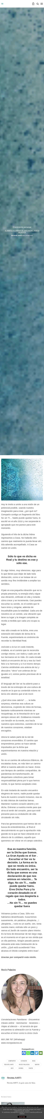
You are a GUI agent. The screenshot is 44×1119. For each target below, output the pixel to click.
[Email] (41, 1053)
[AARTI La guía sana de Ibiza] (2, 4)
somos (21, 1068)
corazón (24, 1061)
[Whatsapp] (28, 1053)
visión (31, 1068)
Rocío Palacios (24, 1064)
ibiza (33, 1061)
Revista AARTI (16, 236)
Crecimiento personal (22, 227)
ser (12, 1068)
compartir (11, 1061)
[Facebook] (24, 1053)
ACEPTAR (22, 1117)
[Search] (38, 4)
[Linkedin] (32, 1053)
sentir (37, 1064)
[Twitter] (36, 1053)
